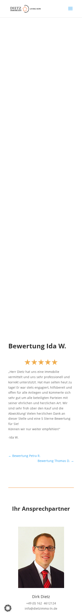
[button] (8, 608)
